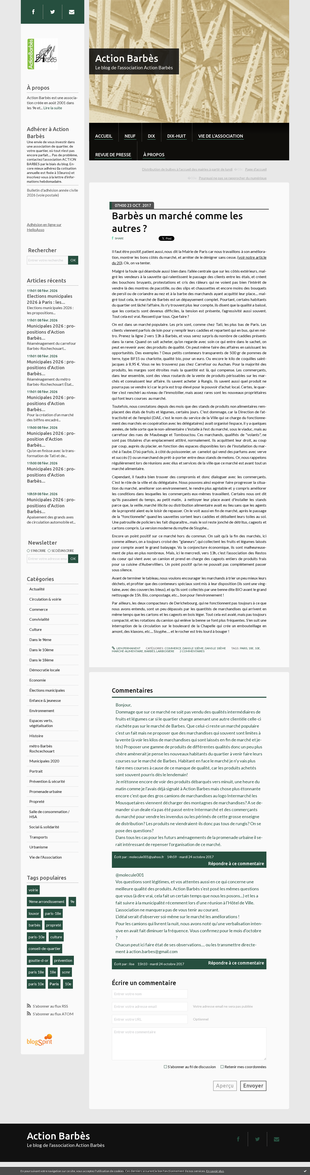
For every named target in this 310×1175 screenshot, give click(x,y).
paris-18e (53, 913)
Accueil (103, 135)
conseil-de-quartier (45, 948)
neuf (130, 135)
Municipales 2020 (44, 761)
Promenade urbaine (45, 791)
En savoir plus (215, 1171)
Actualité (37, 589)
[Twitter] (52, 12)
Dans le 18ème (41, 660)
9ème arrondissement (46, 901)
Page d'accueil (256, 169)
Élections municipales (47, 690)
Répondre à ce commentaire (236, 863)
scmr (66, 972)
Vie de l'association (220, 135)
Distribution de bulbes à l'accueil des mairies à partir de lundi (187, 169)
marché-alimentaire (127, 651)
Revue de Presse (113, 154)
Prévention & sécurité (47, 781)
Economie (37, 680)
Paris (54, 983)
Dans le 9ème (40, 639)
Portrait (36, 771)
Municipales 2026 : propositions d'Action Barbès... (51, 331)
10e (68, 983)
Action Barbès (126, 58)
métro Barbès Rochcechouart (41, 748)
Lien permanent (128, 648)
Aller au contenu (15, 4)
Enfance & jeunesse (45, 700)
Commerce (38, 609)
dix (151, 135)
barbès (34, 925)
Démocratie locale (44, 669)
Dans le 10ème (41, 649)
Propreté (36, 801)
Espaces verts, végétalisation (41, 723)
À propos (153, 154)
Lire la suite (52, 107)
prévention (63, 960)
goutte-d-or (38, 960)
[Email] (72, 12)
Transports (38, 837)
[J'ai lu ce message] (305, 1171)
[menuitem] (103, 132)
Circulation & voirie (45, 599)
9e (72, 901)
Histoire (36, 735)
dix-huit (176, 135)
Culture (35, 629)
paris (243, 648)
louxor (34, 913)
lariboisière (165, 651)
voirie (33, 889)
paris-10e (37, 936)
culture (56, 936)
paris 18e (36, 972)
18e (53, 972)
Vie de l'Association (45, 857)
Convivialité (39, 619)
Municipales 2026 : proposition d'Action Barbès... (51, 439)
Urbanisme (38, 847)
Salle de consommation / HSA (49, 814)
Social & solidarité (44, 826)
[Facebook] (33, 12)
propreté (53, 925)
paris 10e (36, 983)
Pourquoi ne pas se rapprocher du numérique (233, 178)
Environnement (41, 710)
